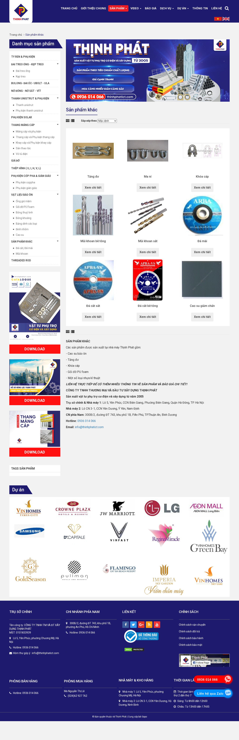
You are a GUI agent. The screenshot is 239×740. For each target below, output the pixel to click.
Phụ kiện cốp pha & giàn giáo (31, 175)
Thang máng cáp (23, 124)
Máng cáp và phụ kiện (28, 131)
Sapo (144, 716)
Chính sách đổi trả (189, 631)
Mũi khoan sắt (147, 241)
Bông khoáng (23, 218)
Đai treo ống (23, 70)
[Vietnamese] (218, 19)
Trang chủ (69, 8)
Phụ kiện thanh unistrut (29, 110)
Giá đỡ (15, 160)
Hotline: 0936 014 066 (25, 693)
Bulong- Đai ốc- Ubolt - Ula (30, 83)
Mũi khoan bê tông (93, 241)
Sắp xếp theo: (89, 120)
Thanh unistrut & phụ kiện (30, 98)
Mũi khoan (22, 253)
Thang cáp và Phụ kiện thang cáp (35, 137)
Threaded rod (21, 260)
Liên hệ (216, 8)
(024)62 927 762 (77, 695)
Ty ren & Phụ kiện (23, 56)
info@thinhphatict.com (89, 427)
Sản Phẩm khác (21, 241)
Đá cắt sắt (93, 306)
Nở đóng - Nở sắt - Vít (26, 90)
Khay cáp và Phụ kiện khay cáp (33, 142)
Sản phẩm (117, 8)
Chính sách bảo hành (191, 638)
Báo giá (150, 8)
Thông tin (200, 8)
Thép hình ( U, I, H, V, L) (26, 168)
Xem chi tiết (93, 187)
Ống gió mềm (24, 201)
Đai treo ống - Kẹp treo (27, 64)
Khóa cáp (202, 176)
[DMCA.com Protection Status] (138, 649)
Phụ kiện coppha (25, 182)
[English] (226, 19)
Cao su (20, 234)
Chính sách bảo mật (190, 644)
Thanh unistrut (24, 105)
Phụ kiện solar (21, 117)
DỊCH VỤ (166, 8)
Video (135, 8)
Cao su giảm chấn (202, 306)
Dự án (182, 8)
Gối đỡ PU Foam (25, 206)
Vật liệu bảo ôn (22, 194)
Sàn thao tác (23, 148)
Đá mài (202, 241)
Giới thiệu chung (93, 8)
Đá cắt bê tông (148, 306)
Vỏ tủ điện (21, 153)
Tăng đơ (93, 176)
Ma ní (147, 176)
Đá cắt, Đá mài (24, 248)
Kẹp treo (21, 76)
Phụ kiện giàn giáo (26, 188)
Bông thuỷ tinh (24, 212)
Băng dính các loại (26, 223)
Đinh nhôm (22, 229)
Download (34, 349)
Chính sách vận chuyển (192, 624)
